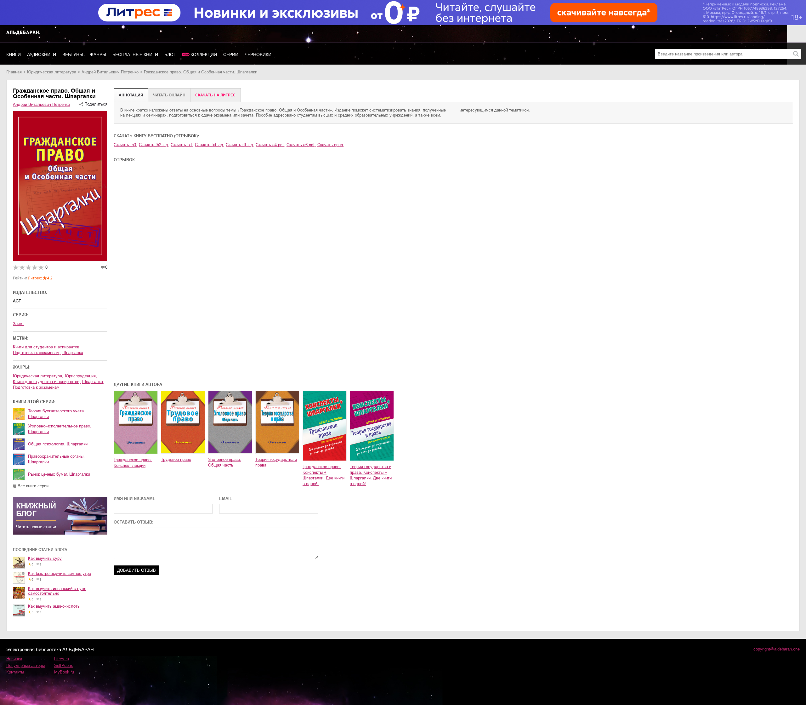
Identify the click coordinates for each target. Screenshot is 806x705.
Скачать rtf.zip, (240, 144)
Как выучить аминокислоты (54, 606)
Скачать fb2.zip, (154, 144)
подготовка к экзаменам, (37, 352)
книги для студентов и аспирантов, (47, 347)
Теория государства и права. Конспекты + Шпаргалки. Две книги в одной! (371, 475)
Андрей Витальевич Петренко (110, 72)
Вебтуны (72, 54)
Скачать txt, (182, 144)
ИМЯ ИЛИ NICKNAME (135, 498)
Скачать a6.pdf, (301, 144)
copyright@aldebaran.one (776, 649)
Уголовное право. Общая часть (224, 462)
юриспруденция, (81, 376)
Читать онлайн (169, 95)
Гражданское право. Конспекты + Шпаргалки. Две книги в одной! (323, 475)
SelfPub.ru (63, 665)
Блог (170, 54)
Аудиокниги (41, 54)
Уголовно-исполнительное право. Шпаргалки (59, 429)
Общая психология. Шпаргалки (58, 444)
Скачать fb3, (125, 144)
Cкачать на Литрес (215, 95)
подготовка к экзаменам (36, 387)
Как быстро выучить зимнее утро (59, 573)
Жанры (97, 54)
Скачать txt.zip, (209, 144)
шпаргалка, (93, 381)
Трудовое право (176, 459)
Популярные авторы (25, 665)
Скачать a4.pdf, (270, 144)
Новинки (14, 658)
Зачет (18, 323)
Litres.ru (61, 658)
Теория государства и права (276, 462)
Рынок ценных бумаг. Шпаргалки (59, 474)
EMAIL (225, 498)
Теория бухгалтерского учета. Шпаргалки (56, 414)
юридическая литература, (38, 376)
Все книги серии (33, 486)
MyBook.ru (64, 672)
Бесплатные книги (135, 54)
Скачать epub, (330, 144)
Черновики (258, 54)
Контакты (15, 672)
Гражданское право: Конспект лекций (133, 462)
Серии (230, 54)
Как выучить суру (45, 558)
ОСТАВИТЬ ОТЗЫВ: (133, 522)
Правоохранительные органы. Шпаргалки (56, 459)
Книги (13, 54)
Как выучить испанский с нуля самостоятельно (57, 591)
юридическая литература (51, 72)
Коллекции (203, 54)
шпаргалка (72, 352)
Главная (14, 72)
